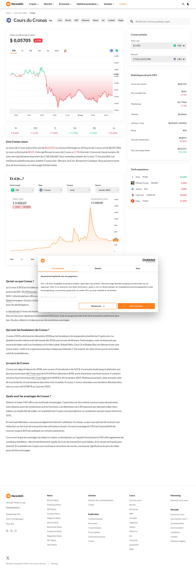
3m (39, 50)
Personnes (92, 523)
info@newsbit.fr (13, 507)
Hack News (52, 545)
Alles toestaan (136, 306)
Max (57, 50)
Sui (103, 20)
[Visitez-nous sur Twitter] (8, 558)
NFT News (51, 540)
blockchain (14, 311)
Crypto (32, 4)
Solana (95, 20)
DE (11, 530)
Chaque (70, 185)
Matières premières (87, 4)
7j (22, 50)
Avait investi (15, 185)
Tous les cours (135, 500)
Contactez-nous (177, 514)
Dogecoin (122, 20)
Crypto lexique (94, 528)
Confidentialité (177, 523)
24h (14, 50)
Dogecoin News (54, 518)
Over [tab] (138, 268)
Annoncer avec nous (179, 500)
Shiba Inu (133, 531)
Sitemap (54, 563)
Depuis (98, 185)
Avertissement (177, 528)
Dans (40, 185)
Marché (48, 4)
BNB (131, 549)
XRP (76, 20)
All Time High (39, 377)
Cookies (174, 537)
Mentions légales (178, 541)
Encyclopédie (94, 532)
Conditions (175, 532)
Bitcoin (68, 20)
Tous (60, 20)
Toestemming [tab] (58, 268)
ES (15, 530)
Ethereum (85, 20)
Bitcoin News (53, 500)
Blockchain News (54, 527)
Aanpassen (96, 306)
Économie (64, 4)
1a (48, 50)
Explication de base (96, 537)
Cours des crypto (20, 13)
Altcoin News (53, 522)
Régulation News (54, 536)
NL (7, 530)
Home (8, 13)
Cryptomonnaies (95, 519)
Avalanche (133, 545)
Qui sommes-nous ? (179, 519)
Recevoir (134, 54)
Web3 (9, 300)
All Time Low (33, 373)
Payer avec (135, 41)
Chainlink (133, 540)
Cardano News (53, 514)
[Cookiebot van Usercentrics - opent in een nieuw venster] (143, 260)
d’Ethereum (31, 291)
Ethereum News (54, 505)
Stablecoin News (54, 531)
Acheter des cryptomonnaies (100, 500)
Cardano (111, 20)
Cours (123, 4)
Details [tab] (98, 268)
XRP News (51, 509)
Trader (91, 505)
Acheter (108, 4)
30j (30, 50)
